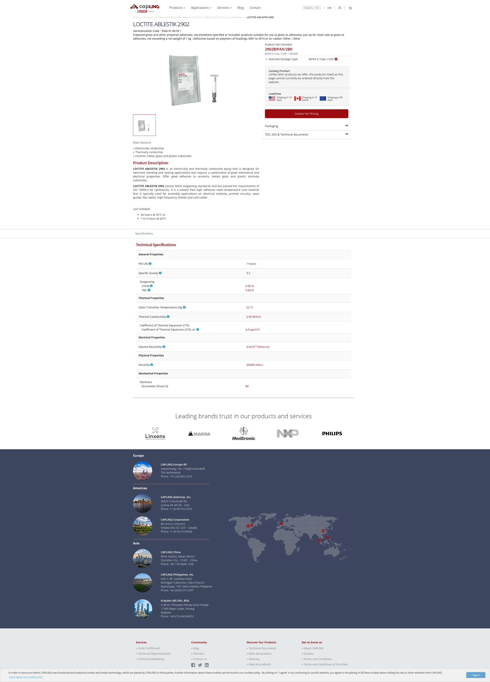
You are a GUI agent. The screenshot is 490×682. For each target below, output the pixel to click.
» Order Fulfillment (148, 648)
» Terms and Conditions (317, 659)
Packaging (271, 126)
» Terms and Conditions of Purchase (325, 664)
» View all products (259, 664)
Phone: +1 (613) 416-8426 (176, 531)
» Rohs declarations (259, 653)
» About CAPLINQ (312, 648)
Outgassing (147, 281)
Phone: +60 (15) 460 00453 (177, 616)
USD (329, 7)
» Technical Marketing (150, 659)
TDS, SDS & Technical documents (286, 134)
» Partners (197, 653)
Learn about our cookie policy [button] (26, 677)
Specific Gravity (148, 273)
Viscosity (144, 365)
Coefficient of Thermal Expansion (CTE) (164, 325)
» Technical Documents (261, 648)
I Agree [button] (476, 674)
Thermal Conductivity (152, 317)
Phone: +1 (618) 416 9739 (176, 509)
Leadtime (275, 94)
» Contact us (199, 659)
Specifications (144, 233)
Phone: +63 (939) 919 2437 (177, 590)
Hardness (146, 382)
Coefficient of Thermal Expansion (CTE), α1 (169, 329)
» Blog (195, 648)
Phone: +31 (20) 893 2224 (176, 476)
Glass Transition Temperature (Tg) (160, 307)
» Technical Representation (153, 653)
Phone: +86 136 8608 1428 (177, 564)
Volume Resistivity (150, 347)
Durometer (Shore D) (155, 386)
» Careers (308, 653)
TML (144, 290)
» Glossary (253, 659)
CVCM (145, 286)
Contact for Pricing (306, 113)
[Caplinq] (144, 7)
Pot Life (143, 263)
